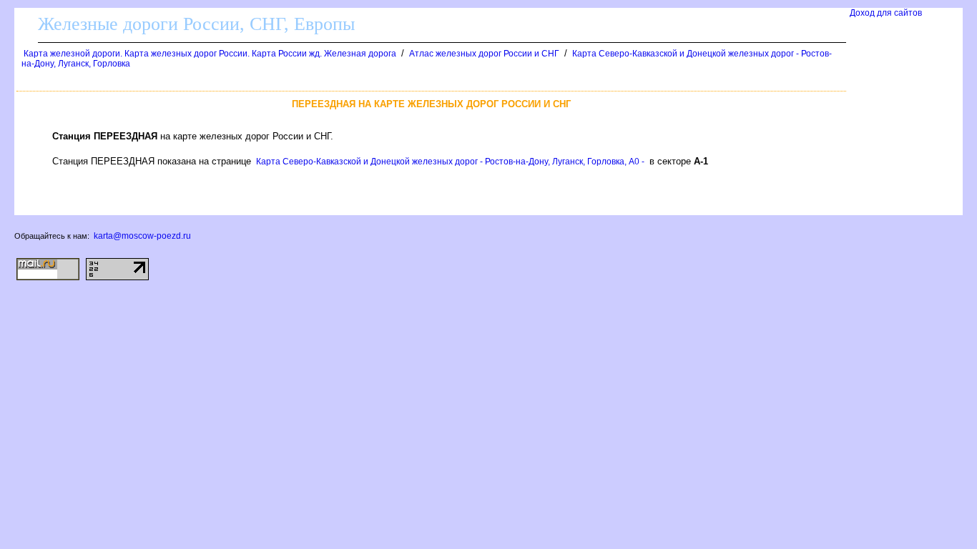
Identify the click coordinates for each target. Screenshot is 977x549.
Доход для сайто (886, 13)
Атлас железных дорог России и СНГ (484, 54)
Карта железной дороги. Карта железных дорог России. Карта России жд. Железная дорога (210, 54)
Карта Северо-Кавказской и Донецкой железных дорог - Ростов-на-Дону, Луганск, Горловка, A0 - (450, 162)
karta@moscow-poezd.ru (142, 236)
